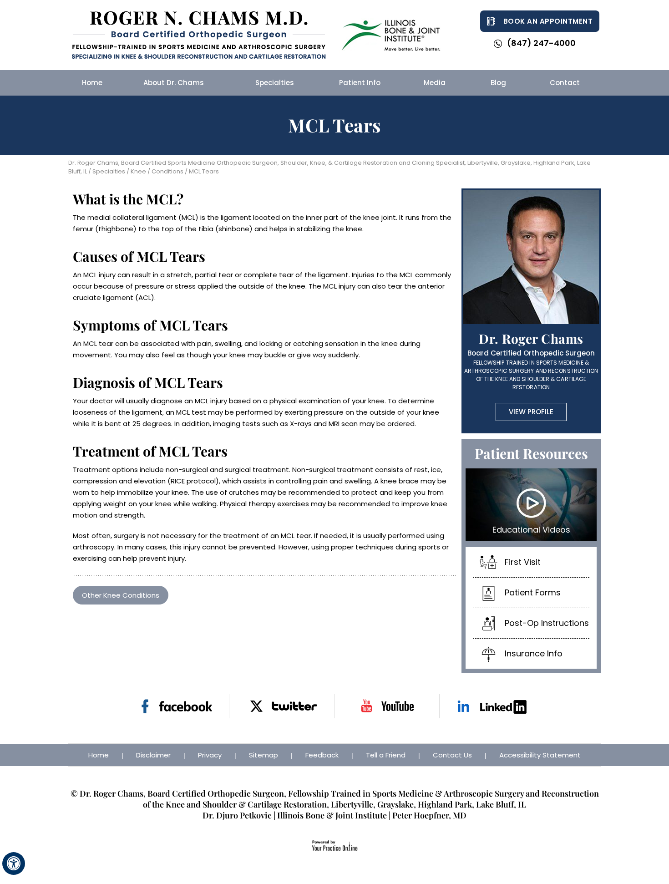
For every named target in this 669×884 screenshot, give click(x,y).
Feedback (322, 755)
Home (98, 755)
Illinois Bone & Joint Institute (332, 815)
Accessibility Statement (540, 755)
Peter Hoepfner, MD (429, 815)
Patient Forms (533, 592)
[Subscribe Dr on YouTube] (387, 706)
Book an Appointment (548, 21)
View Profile (531, 412)
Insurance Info (534, 653)
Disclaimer (153, 755)
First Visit (523, 562)
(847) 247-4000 (541, 43)
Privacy (210, 755)
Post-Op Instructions (547, 623)
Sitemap (263, 755)
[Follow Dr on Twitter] (282, 706)
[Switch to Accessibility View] (13, 863)
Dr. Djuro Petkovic (237, 815)
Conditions (167, 171)
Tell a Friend (385, 755)
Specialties (108, 171)
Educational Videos (531, 529)
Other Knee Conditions (120, 595)
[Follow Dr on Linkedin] (492, 706)
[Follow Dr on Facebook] (177, 706)
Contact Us (452, 755)
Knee (138, 171)
